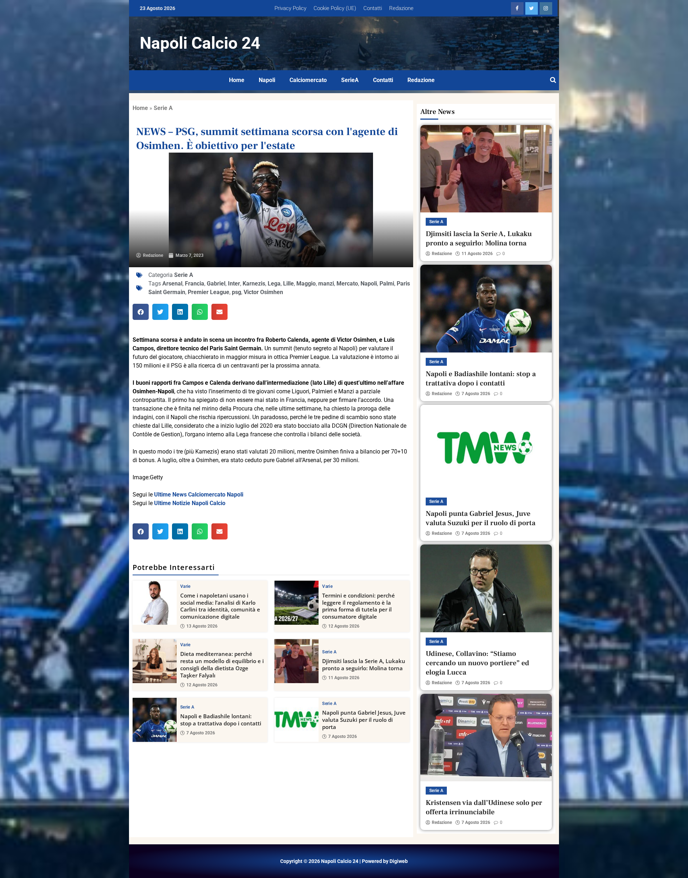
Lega (274, 283)
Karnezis (254, 283)
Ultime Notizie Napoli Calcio (189, 503)
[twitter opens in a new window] (531, 8)
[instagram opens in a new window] (546, 8)
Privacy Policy (290, 8)
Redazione (401, 8)
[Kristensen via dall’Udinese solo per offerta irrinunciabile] (486, 737)
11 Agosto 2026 (343, 678)
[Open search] (553, 80)
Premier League (208, 292)
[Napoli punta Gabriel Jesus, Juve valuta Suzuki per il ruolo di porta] (296, 720)
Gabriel (216, 283)
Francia (194, 283)
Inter (234, 283)
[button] (141, 312)
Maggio (306, 283)
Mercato (347, 283)
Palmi (386, 283)
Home (236, 80)
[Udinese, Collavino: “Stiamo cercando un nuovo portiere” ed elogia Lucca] (486, 588)
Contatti (372, 8)
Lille (288, 283)
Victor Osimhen (263, 292)
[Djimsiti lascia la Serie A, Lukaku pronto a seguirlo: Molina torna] (296, 661)
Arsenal (172, 283)
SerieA (350, 80)
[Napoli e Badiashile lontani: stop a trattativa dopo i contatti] (155, 720)
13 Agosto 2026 (202, 626)
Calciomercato (308, 80)
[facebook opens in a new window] (517, 8)
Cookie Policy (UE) (335, 8)
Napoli (267, 80)
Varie (185, 586)
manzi (326, 283)
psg (236, 292)
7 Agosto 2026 (200, 733)
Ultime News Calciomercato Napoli (198, 494)
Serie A (163, 108)
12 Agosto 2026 (343, 626)
